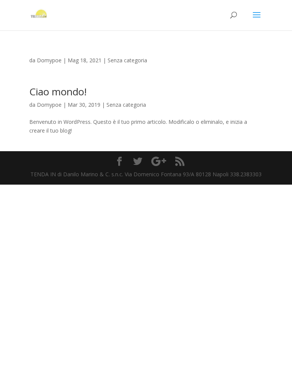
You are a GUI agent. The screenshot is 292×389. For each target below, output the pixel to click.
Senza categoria (127, 60)
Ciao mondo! (58, 91)
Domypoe (49, 60)
